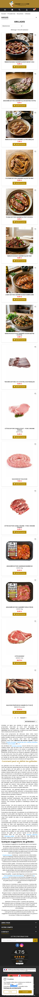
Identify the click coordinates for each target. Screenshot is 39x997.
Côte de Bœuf (19, 656)
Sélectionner (12, 26)
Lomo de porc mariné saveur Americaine (19, 295)
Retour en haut (31, 721)
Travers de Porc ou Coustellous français (19, 382)
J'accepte (25, 992)
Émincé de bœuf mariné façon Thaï (19, 256)
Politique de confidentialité (12, 988)
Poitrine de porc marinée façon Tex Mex (19, 178)
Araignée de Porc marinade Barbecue (19, 566)
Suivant (23, 718)
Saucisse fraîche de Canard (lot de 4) (19, 705)
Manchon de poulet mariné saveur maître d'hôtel (19, 334)
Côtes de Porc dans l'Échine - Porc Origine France (19, 526)
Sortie (10, 992)
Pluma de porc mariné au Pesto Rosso (19, 217)
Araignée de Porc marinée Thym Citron (19, 607)
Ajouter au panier (19, 67)
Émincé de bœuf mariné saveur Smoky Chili (19, 62)
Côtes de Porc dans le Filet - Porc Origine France (19, 429)
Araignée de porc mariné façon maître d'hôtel (19, 101)
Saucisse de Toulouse (19, 479)
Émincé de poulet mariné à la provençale (19, 139)
